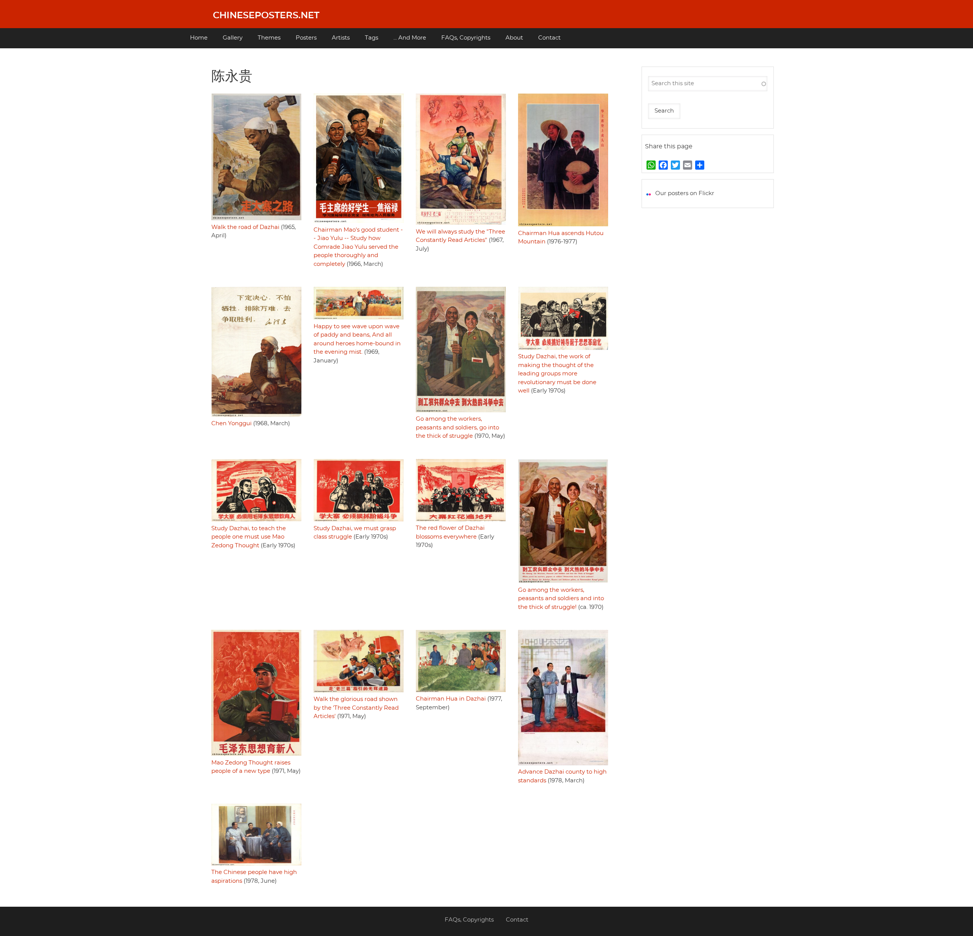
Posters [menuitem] (306, 38)
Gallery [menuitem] (232, 38)
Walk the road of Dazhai (245, 227)
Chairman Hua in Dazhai (451, 699)
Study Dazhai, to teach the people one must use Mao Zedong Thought (248, 537)
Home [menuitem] (199, 38)
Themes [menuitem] (269, 38)
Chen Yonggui (231, 423)
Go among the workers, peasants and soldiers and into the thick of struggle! (561, 598)
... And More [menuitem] (409, 38)
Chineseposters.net (266, 15)
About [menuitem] (514, 38)
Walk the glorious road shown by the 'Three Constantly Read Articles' (356, 707)
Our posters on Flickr (684, 193)
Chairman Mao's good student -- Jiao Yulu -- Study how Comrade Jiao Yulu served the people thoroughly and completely (358, 247)
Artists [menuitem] (341, 38)
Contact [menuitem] (549, 38)
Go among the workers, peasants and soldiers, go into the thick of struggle (457, 427)
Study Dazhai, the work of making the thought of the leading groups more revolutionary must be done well (557, 374)
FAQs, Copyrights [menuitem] (465, 38)
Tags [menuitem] (371, 38)
